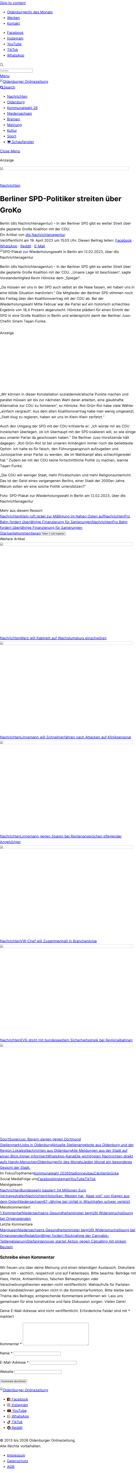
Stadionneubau (81, 1173)
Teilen (45, 533)
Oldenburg (16, 102)
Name (6, 1353)
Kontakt (13, 23)
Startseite (8, 533)
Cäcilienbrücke (106, 1173)
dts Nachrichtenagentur (45, 235)
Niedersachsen (19, 113)
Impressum (16, 1455)
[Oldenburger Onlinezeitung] (24, 1390)
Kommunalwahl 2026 (51, 1173)
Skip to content (13, 3)
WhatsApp (15, 55)
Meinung (14, 125)
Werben (13, 18)
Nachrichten (17, 96)
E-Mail (39, 246)
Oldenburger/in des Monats (30, 12)
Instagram (15, 38)
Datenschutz (17, 1461)
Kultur (12, 130)
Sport (11, 136)
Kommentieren (28, 533)
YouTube (14, 44)
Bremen (13, 119)
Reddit (25, 246)
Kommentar (11, 1344)
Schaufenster (22, 142)
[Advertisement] (68, 363)
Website (6, 1371)
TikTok (12, 50)
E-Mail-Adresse (14, 1362)
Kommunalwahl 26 (22, 108)
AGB (10, 1466)
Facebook (15, 32)
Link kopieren (57, 533)
